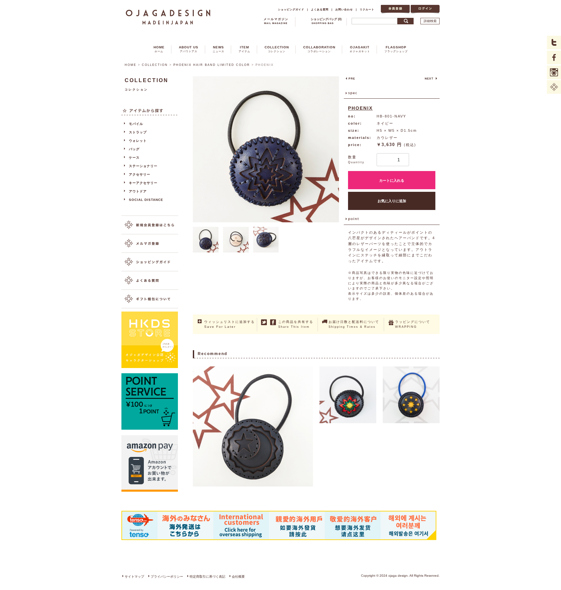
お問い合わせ (344, 9)
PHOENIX (360, 108)
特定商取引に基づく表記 (207, 576)
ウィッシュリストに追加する (229, 324)
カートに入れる (391, 180)
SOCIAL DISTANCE (146, 200)
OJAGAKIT (360, 49)
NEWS (218, 49)
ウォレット (138, 140)
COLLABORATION (319, 49)
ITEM (244, 49)
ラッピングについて (412, 324)
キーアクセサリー (143, 183)
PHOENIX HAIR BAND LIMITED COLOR (211, 65)
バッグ (134, 149)
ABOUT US (188, 49)
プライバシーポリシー (167, 576)
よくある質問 (320, 9)
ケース (134, 157)
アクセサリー (139, 174)
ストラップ (138, 132)
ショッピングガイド (291, 9)
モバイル (136, 124)
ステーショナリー (143, 166)
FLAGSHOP (396, 49)
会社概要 (238, 576)
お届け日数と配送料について (354, 324)
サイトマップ (134, 576)
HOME (159, 49)
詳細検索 (430, 21)
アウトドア (138, 191)
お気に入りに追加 (392, 201)
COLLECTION (277, 49)
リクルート (367, 9)
